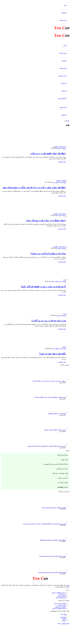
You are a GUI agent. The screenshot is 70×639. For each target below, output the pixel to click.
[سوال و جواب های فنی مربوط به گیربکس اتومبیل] (56, 570)
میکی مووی (64, 459)
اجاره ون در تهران (63, 478)
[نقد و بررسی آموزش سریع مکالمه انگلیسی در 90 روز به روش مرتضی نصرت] (56, 522)
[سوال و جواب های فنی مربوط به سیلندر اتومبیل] (56, 554)
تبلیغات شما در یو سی (60, 603)
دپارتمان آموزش (61, 148)
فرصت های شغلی (61, 597)
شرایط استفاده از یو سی (59, 608)
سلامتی (64, 60)
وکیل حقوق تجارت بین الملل (60, 473)
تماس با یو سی (62, 605)
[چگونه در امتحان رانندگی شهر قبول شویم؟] (56, 506)
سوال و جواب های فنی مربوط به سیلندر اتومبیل (52, 556)
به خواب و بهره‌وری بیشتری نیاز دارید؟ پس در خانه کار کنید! (49, 381)
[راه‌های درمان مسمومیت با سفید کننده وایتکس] (56, 538)
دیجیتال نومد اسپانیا (62, 455)
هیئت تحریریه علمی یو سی (58, 182)
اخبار (64, 45)
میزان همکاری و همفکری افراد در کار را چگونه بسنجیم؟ (50, 397)
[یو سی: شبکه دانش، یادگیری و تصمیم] (56, 29)
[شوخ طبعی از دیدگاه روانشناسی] (56, 412)
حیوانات (64, 91)
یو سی (67, 585)
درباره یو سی (62, 594)
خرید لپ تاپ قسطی (62, 468)
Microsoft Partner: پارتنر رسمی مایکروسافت (55, 464)
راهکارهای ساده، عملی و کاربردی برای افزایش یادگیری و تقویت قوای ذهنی (34, 187)
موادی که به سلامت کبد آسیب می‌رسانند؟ (48, 253)
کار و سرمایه (62, 75)
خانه (68, 120)
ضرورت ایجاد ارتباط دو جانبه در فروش (55, 429)
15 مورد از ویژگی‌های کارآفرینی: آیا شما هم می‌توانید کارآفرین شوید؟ (46, 446)
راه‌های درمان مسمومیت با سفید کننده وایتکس (53, 540)
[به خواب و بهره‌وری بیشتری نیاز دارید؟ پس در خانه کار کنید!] (56, 379)
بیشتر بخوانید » (62, 161)
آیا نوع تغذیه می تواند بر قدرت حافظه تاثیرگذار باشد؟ (43, 286)
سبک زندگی (62, 53)
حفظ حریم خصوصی (60, 606)
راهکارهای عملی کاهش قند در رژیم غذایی (48, 153)
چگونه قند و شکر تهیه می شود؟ (52, 354)
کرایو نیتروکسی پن (63, 482)
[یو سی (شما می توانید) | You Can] (35, 578)
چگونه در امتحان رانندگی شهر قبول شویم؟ (54, 507)
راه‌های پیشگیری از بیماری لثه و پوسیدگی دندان (46, 220)
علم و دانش (62, 68)
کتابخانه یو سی (62, 98)
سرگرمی (63, 83)
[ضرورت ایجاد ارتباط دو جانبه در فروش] (56, 428)
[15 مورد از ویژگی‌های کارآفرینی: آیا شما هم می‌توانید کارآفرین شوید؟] (56, 444)
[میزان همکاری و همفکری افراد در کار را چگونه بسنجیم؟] (56, 395)
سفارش (62, 487)
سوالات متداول (61, 596)
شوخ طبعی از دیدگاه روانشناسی (57, 413)
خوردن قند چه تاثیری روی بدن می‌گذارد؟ (48, 321)
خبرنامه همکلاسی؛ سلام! (59, 592)
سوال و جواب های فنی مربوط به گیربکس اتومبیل (52, 572)
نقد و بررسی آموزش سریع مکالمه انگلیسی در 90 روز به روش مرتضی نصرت (44, 523)
